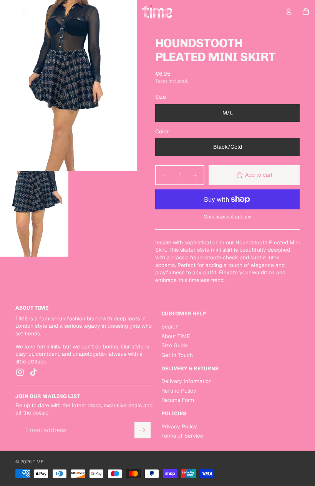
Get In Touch (177, 355)
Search (170, 326)
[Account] (288, 11)
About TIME (175, 336)
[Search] (25, 11)
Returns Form (177, 399)
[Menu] (9, 11)
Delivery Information (186, 381)
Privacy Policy (179, 426)
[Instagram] (20, 372)
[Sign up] (142, 430)
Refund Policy (178, 390)
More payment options (227, 216)
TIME (38, 462)
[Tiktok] (33, 372)
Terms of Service (182, 435)
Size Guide (174, 345)
